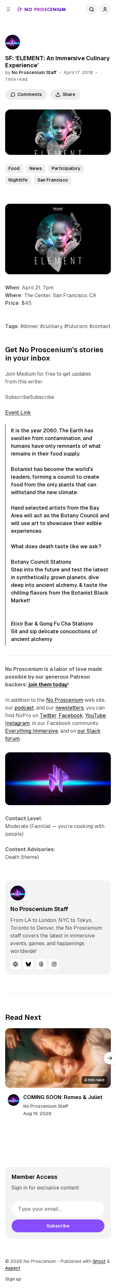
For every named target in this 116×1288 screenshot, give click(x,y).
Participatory (66, 168)
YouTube (95, 715)
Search (91, 9)
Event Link (18, 412)
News (35, 168)
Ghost (99, 1261)
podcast (24, 708)
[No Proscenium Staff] (12, 42)
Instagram (17, 723)
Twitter (48, 715)
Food (14, 168)
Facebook (71, 715)
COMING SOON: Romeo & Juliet (62, 1097)
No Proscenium (64, 700)
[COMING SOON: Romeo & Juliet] (58, 1058)
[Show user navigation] (105, 9)
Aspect (12, 1268)
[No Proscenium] (42, 9)
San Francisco (52, 180)
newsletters (69, 708)
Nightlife (18, 180)
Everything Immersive (31, 731)
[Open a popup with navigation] (8, 9)
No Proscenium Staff (34, 72)
